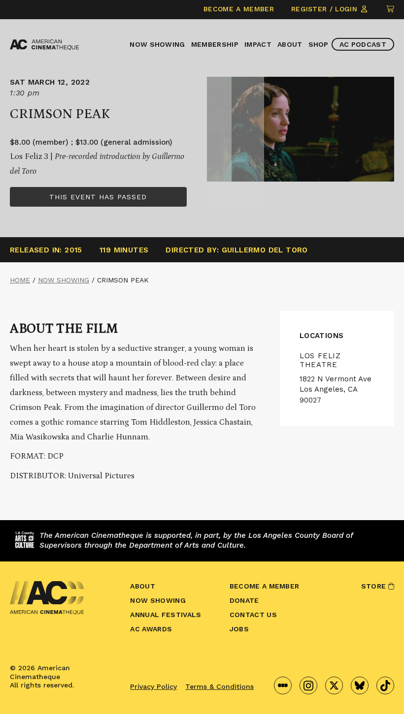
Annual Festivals (165, 615)
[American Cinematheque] (44, 44)
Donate (244, 600)
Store (374, 586)
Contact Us (253, 615)
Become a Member (238, 9)
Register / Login (325, 9)
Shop (318, 44)
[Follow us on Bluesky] (360, 685)
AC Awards (151, 629)
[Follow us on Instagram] (308, 685)
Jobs (239, 629)
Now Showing (157, 44)
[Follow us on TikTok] (385, 685)
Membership (214, 44)
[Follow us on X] (334, 685)
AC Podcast (362, 44)
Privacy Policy (153, 686)
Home (20, 280)
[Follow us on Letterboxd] (283, 685)
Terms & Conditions (219, 686)
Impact (257, 44)
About (290, 44)
